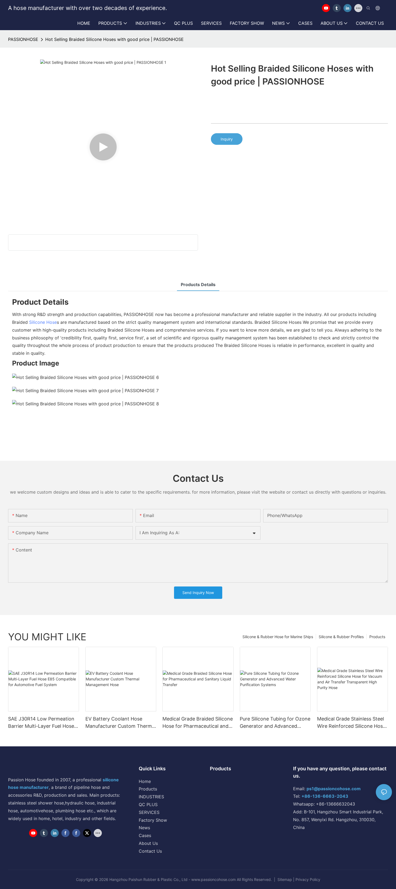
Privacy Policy (308, 879)
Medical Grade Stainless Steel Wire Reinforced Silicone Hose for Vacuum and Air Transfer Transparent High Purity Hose (351, 723)
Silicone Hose (43, 322)
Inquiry (227, 139)
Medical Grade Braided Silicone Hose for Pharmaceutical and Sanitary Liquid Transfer (197, 723)
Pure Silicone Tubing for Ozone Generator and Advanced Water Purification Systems (275, 723)
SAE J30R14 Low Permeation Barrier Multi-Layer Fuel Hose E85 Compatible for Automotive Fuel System (41, 723)
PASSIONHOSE (23, 39)
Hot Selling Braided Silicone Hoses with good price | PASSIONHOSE (114, 39)
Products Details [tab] (198, 284)
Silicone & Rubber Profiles (341, 636)
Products (377, 636)
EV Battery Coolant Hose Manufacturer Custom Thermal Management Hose (120, 723)
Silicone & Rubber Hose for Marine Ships (277, 636)
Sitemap (284, 879)
